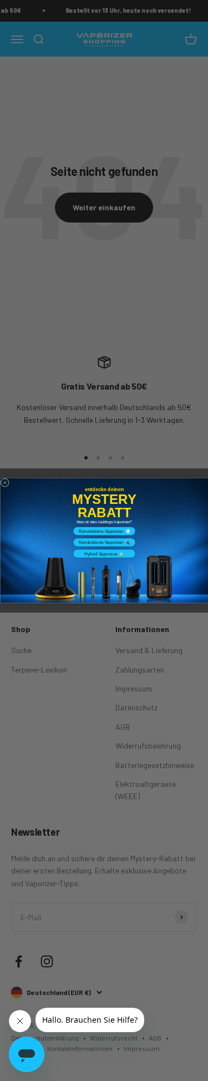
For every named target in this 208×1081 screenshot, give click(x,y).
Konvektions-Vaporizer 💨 (104, 531)
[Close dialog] (5, 483)
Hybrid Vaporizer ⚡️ (104, 553)
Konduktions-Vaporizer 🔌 (104, 542)
